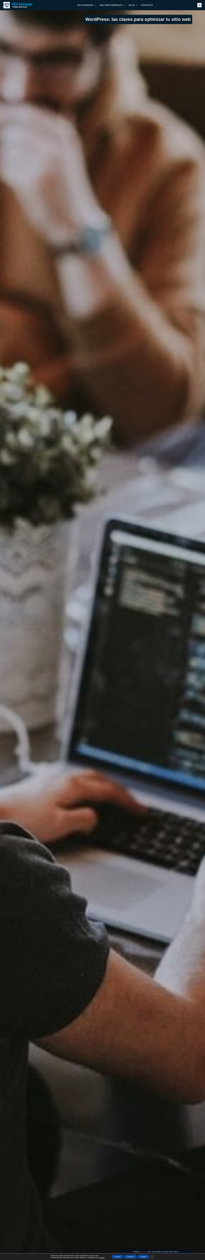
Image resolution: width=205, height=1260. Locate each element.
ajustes (102, 1258)
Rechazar (130, 1257)
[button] (199, 5)
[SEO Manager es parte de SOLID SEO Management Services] (6, 5)
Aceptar (117, 1257)
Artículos (143, 1252)
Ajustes (143, 1257)
